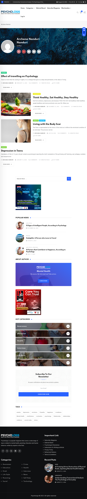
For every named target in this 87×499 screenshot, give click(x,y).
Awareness (58, 475)
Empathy (42, 412)
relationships (66, 416)
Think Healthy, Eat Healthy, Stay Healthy (55, 97)
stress (36, 420)
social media (28, 420)
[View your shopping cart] (80, 12)
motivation (39, 416)
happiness (50, 412)
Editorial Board (41, 8)
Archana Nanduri (8, 83)
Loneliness (58, 412)
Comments (34, 83)
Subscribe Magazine (53, 8)
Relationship (57, 416)
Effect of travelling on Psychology (19, 76)
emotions (34, 412)
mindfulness (30, 416)
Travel (28, 235)
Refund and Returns (50, 452)
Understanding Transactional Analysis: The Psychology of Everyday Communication (29, 2)
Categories (29, 8)
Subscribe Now (43, 394)
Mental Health (20, 416)
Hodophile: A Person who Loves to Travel (41, 238)
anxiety (19, 412)
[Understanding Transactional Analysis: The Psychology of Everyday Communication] (49, 479)
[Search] (78, 12)
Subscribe (43, 281)
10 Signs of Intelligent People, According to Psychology (46, 225)
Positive (35, 247)
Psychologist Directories (52, 445)
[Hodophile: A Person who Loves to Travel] (20, 238)
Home (23, 8)
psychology (48, 416)
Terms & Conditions (50, 454)
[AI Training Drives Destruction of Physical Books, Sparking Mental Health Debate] (49, 468)
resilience (19, 420)
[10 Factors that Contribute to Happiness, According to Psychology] (20, 250)
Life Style (29, 223)
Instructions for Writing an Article (54, 447)
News (56, 464)
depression (26, 412)
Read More (6, 87)
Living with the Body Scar (47, 124)
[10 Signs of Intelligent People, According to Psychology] (20, 225)
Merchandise (65, 8)
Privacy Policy (49, 450)
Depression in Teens (12, 151)
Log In (23, 16)
